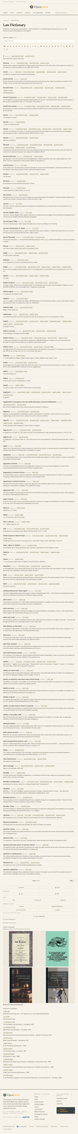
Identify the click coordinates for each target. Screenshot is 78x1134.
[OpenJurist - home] (39, 7)
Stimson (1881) (51, 72)
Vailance (6, 508)
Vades (5, 267)
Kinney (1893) (44, 174)
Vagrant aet (7, 437)
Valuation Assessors (10, 822)
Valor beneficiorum (9, 759)
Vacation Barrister (9, 156)
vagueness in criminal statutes (14, 481)
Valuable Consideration (11, 782)
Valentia (6, 552)
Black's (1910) (29, 56)
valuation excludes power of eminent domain (19, 845)
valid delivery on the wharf (12, 626)
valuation (6, 815)
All (5, 46)
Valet (5, 575)
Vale (4, 529)
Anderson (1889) (9, 147)
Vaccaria (6, 188)
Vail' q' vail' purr (8, 522)
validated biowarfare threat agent (15, 591)
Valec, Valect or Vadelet (11, 545)
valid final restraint (10, 644)
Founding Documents (41, 1114)
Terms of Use (64, 1126)
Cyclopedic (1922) (22, 63)
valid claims (7, 600)
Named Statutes (39, 1111)
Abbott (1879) (62, 72)
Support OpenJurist (63, 1110)
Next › (72, 880)
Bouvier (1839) (62, 97)
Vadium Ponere (8, 338)
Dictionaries (38, 12)
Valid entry (7, 635)
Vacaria (5, 122)
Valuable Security (9, 797)
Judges (27, 12)
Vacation (6, 145)
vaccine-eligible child (10, 212)
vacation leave (8, 165)
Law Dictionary (39, 1102)
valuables (6, 789)
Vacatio (5, 138)
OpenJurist (6, 20)
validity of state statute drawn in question (18, 706)
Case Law (18, 72)
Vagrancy (6, 411)
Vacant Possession (10, 97)
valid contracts (8, 608)
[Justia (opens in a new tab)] (26, 1117)
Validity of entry (9, 688)
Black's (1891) (8, 1048)
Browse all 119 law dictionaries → (14, 1004)
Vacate (5, 129)
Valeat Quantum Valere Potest (14, 536)
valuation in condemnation (12, 854)
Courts (19, 12)
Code (12, 12)
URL (14, 900)
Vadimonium (7, 314)
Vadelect (6, 260)
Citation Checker (39, 1119)
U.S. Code (24, 165)
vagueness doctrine (10, 464)
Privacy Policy (7, 1129)
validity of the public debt (12, 715)
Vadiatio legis (8, 307)
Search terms (10, 37)
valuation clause (9, 829)
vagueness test (8, 490)
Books (48, 12)
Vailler (5, 515)
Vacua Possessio (9, 237)
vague (5, 446)
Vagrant (6, 420)
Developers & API (62, 1098)
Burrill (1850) (8, 1070)
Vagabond (6, 392)
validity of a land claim (11, 670)
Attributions (54, 1126)
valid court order (9, 617)
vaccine (5, 204)
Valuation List (8, 863)
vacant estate (8, 79)
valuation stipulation (10, 869)
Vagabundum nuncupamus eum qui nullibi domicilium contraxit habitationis (30, 402)
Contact (31, 1126)
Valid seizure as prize (10, 732)
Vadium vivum (8, 347)
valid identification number (12, 653)
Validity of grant (9, 697)
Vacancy (6, 63)
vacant (5, 72)
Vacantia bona (8, 88)
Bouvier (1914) (34, 63)
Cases (5, 12)
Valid (5, 584)
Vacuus (5, 246)
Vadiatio (6, 298)
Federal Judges (39, 1104)
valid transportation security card (15, 741)
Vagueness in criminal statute (14, 472)
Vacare (5, 115)
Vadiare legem (8, 291)
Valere (5, 559)
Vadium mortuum (9, 331)
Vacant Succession (10, 106)
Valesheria (7, 566)
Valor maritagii (8, 766)
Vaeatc (5, 385)
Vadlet (5, 362)
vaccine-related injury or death (14, 228)
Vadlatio (6, 356)
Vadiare (5, 276)
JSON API (59, 1104)
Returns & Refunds (42, 1126)
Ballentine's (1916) (17, 56)
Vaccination (7, 195)
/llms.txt (59, 1101)
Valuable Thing (8, 806)
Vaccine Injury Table (10, 221)
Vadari (5, 253)
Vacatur (6, 174)
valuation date (8, 838)
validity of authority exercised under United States (21, 679)
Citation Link (37, 900)
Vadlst (5, 371)
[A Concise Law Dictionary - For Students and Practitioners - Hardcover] (57, 949)
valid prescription (9, 723)
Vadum (5, 378)
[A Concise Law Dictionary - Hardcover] (21, 985)
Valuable (6, 773)
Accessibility (22, 1126)
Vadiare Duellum (9, 283)
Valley (5, 750)
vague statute (8, 499)
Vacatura (6, 181)
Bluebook (63, 900)
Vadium (5, 321)
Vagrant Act (7, 430)
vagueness (7, 455)
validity (5, 662)
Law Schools (38, 1109)
